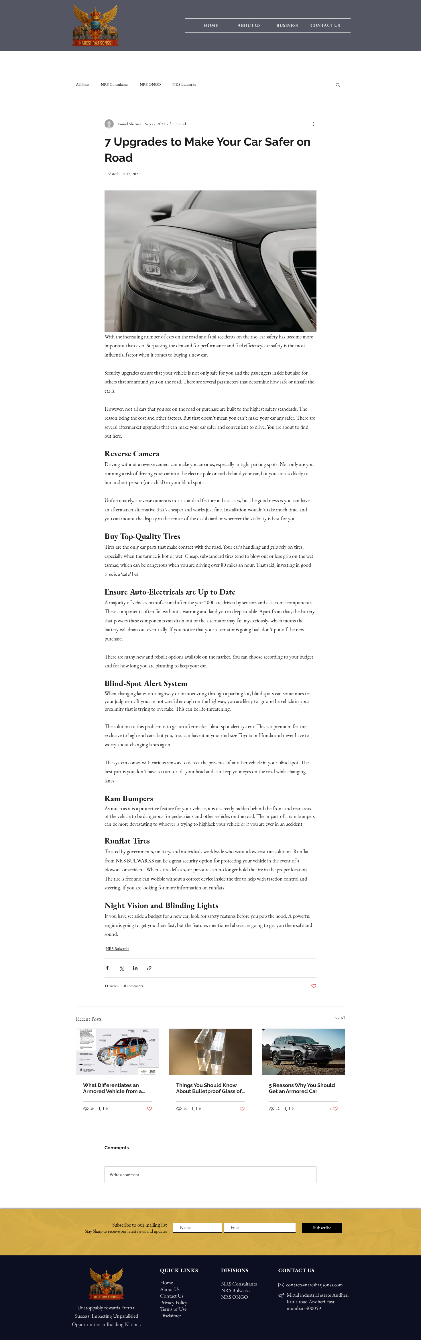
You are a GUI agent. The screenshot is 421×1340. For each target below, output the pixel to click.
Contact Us (171, 1295)
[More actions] (313, 123)
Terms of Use (173, 1309)
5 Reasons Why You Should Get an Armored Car (302, 1088)
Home (166, 1282)
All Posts (82, 84)
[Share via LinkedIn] (135, 968)
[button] (287, 25)
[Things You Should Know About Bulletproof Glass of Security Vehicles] (210, 1052)
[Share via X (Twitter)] (121, 968)
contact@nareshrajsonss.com (314, 1284)
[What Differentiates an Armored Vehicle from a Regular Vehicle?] (117, 1052)
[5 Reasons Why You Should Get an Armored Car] (303, 1052)
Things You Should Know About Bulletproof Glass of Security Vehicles (209, 1088)
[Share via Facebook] (107, 968)
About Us (170, 1289)
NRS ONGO (150, 84)
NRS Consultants (114, 84)
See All (340, 1017)
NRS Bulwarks (184, 84)
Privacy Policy (173, 1302)
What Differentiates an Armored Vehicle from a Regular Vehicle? (112, 1088)
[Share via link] (149, 968)
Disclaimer (170, 1315)
